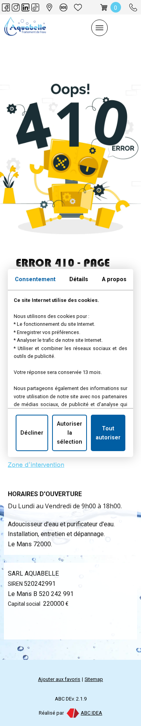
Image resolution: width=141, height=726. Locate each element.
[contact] (63, 7)
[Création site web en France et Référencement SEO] (72, 713)
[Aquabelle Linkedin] (25, 7)
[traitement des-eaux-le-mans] (49, 7)
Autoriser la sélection (69, 433)
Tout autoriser (108, 433)
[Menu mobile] (99, 28)
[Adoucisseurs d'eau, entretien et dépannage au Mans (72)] (25, 27)
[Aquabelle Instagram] (16, 7)
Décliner (31, 433)
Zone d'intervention (36, 464)
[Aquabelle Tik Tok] (35, 7)
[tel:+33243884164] (133, 7)
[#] (78, 7)
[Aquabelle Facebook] (6, 7)
